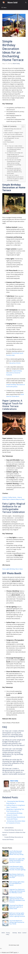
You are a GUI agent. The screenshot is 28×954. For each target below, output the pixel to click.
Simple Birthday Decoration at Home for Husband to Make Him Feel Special (13, 832)
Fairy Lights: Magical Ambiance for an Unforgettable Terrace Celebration (14, 138)
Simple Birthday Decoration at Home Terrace (12, 129)
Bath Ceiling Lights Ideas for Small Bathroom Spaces (16, 883)
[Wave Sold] (4, 2)
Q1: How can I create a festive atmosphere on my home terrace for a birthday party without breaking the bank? (15, 148)
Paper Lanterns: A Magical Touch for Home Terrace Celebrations (13, 133)
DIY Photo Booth (9, 142)
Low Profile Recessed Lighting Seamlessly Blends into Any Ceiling (16, 852)
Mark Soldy (14, 781)
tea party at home (14, 363)
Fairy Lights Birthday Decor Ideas (12, 569)
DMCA (3, 932)
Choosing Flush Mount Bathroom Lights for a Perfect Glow (16, 906)
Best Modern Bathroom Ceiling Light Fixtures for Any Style (16, 875)
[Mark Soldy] (6, 787)
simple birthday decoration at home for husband (14, 373)
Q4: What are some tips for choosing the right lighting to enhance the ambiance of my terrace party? (14, 171)
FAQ (5, 144)
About (19, 932)
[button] (26, 2)
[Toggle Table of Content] (22, 126)
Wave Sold (12, 2)
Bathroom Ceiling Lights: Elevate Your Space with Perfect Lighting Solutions (17, 914)
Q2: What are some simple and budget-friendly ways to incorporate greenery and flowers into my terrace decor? (15, 155)
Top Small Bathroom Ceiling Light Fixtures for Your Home (16, 922)
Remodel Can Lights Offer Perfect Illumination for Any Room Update (17, 860)
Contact (24, 932)
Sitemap (14, 932)
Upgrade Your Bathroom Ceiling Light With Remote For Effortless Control (17, 891)
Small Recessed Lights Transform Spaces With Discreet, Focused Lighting (17, 868)
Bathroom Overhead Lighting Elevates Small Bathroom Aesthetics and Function (17, 899)
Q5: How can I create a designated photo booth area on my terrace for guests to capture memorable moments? (15, 177)
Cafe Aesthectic (9, 828)
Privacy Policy (8, 933)
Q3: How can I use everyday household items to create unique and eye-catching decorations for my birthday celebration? (14, 163)
